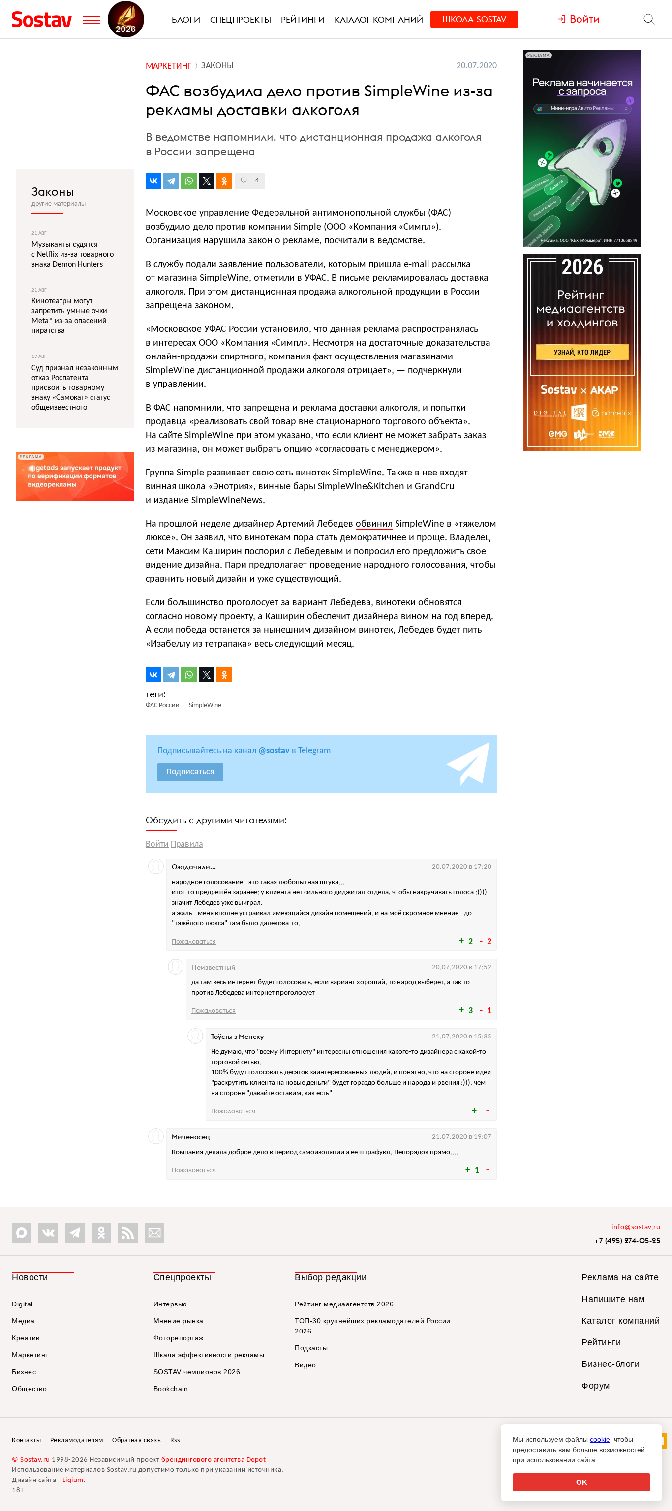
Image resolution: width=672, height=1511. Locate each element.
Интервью (170, 1304)
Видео (305, 1365)
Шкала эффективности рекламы (209, 1355)
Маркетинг (30, 1355)
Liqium (73, 1480)
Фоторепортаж (178, 1338)
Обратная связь (136, 1440)
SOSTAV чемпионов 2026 (197, 1372)
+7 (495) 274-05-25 (627, 1240)
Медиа (23, 1321)
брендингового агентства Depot (213, 1460)
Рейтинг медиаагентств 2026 (344, 1304)
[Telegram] (171, 181)
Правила (187, 844)
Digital (22, 1304)
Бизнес (24, 1372)
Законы (52, 191)
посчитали (345, 241)
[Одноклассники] (224, 181)
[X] (206, 181)
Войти (157, 844)
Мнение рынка (178, 1321)
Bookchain (170, 1388)
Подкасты (311, 1348)
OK (581, 1482)
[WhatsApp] (189, 181)
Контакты (26, 1440)
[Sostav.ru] (45, 19)
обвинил (374, 524)
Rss (175, 1440)
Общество (29, 1388)
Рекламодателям (76, 1440)
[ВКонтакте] (153, 181)
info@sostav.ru (635, 1227)
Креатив (26, 1338)
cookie (600, 1439)
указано (294, 436)
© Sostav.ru (31, 1460)
